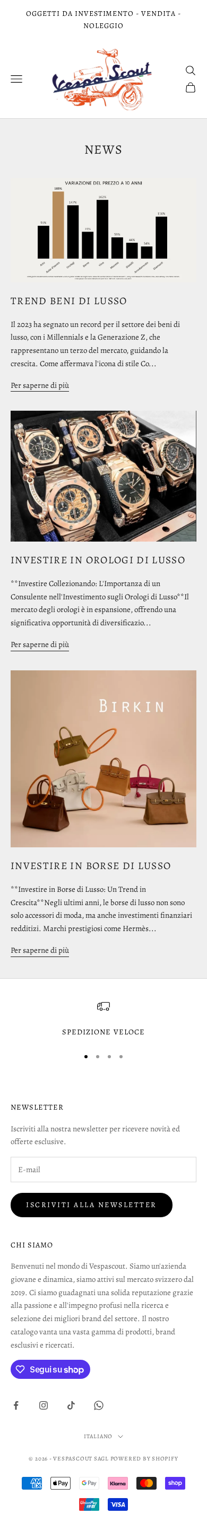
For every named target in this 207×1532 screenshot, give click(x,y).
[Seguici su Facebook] (16, 1405)
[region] (103, 1019)
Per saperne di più (40, 385)
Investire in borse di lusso (91, 865)
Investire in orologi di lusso (98, 560)
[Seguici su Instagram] (43, 1405)
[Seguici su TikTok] (71, 1405)
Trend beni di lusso (69, 301)
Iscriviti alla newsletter (91, 1205)
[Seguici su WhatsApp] (98, 1405)
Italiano (98, 1436)
